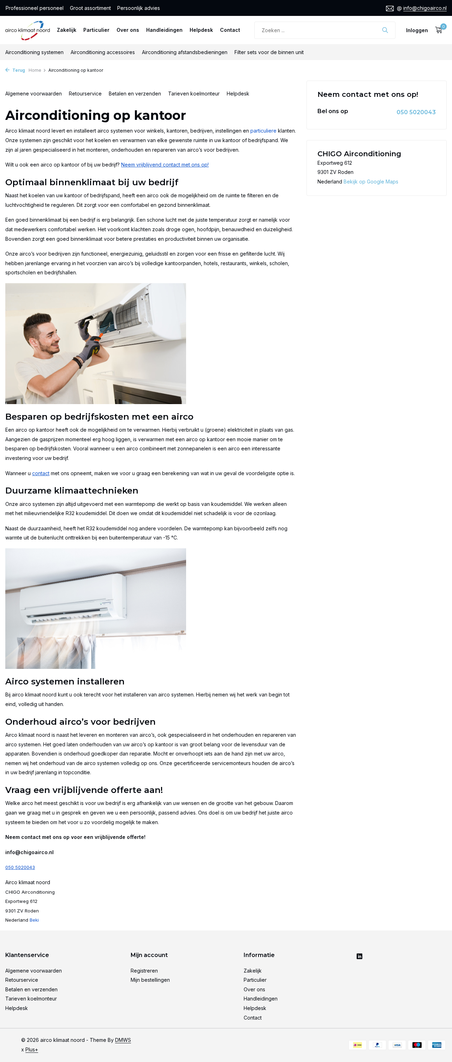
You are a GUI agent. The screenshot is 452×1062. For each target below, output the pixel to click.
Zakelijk (66, 30)
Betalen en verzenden (135, 94)
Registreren (144, 971)
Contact (230, 30)
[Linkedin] (359, 957)
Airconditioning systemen (34, 52)
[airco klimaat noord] (27, 30)
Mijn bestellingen (150, 980)
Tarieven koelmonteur (194, 94)
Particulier (96, 30)
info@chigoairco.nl (425, 8)
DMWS (123, 1040)
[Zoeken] (385, 30)
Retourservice (85, 94)
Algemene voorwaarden (33, 94)
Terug (18, 70)
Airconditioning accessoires (103, 52)
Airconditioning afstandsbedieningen (184, 52)
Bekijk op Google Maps (371, 182)
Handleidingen (164, 30)
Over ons (128, 30)
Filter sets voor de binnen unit (269, 52)
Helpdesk (201, 30)
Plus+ (31, 1049)
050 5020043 (416, 112)
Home (35, 70)
